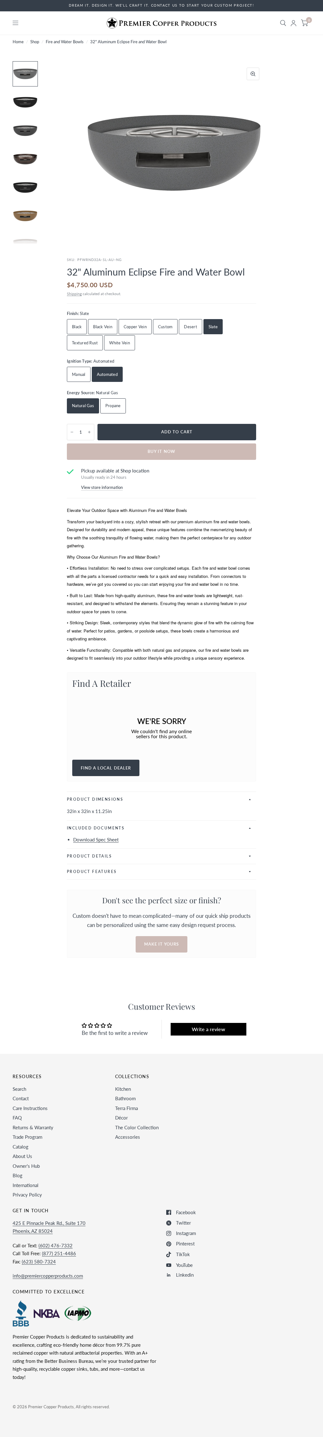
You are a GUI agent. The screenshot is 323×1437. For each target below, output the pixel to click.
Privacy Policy (27, 1194)
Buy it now (161, 451)
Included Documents (96, 828)
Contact (21, 1098)
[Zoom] (253, 74)
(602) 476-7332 (55, 1245)
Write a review (208, 1029)
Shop (34, 41)
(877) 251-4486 (59, 1253)
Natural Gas (83, 405)
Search (19, 1089)
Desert (190, 326)
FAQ (17, 1117)
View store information (102, 487)
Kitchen (123, 1089)
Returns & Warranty (33, 1127)
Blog (17, 1175)
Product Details (89, 856)
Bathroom (125, 1098)
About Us (22, 1156)
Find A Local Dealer (106, 767)
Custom (165, 326)
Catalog (20, 1146)
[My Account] (293, 23)
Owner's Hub (26, 1166)
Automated (107, 374)
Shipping (74, 293)
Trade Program (27, 1137)
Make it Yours (161, 944)
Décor (121, 1117)
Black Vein (102, 326)
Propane (113, 405)
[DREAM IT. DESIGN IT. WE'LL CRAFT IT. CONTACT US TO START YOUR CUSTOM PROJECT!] (161, 6)
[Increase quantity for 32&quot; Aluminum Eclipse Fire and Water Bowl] (89, 432)
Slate (213, 326)
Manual (78, 374)
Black (77, 326)
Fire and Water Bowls (65, 41)
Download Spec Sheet (96, 839)
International (25, 1185)
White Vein (119, 342)
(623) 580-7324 (39, 1261)
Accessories (127, 1137)
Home (18, 41)
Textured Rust (85, 342)
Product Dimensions (95, 799)
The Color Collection (137, 1127)
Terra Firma (126, 1108)
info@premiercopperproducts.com (48, 1276)
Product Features (92, 871)
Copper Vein (135, 326)
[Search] (283, 23)
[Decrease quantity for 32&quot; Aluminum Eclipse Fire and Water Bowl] (72, 432)
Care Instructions (30, 1108)
